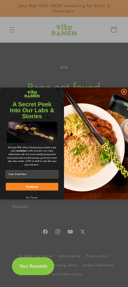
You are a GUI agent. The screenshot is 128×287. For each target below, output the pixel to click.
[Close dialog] (124, 91)
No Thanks (32, 197)
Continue (32, 186)
